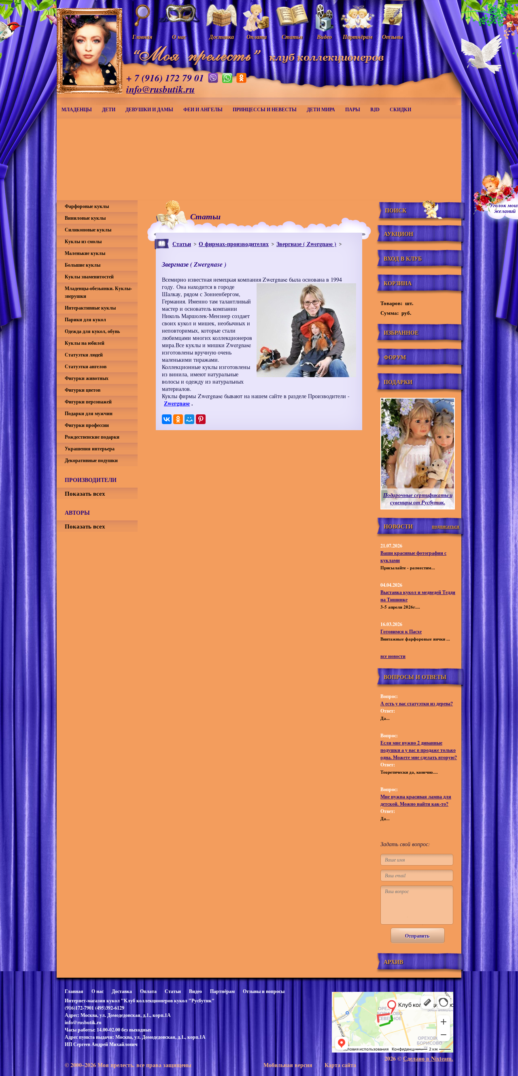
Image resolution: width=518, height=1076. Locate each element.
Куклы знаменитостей (89, 276)
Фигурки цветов (82, 389)
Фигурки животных (86, 378)
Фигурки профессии (87, 425)
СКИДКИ (400, 109)
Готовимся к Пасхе (401, 631)
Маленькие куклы (85, 253)
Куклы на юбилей (84, 343)
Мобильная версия (287, 1065)
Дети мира (321, 109)
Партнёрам (222, 991)
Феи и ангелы (203, 109)
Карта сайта (340, 1065)
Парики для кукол (85, 319)
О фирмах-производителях (234, 244)
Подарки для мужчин (89, 413)
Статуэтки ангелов (85, 366)
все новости (392, 656)
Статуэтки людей (84, 354)
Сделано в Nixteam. (428, 1058)
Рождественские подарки (92, 436)
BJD (375, 109)
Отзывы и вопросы (263, 991)
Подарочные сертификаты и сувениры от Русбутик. (417, 498)
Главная (74, 991)
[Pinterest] (201, 419)
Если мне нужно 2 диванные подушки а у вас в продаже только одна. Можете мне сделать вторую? (418, 750)
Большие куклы (82, 264)
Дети (108, 109)
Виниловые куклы (85, 217)
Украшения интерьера (90, 448)
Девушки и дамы (149, 109)
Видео (195, 991)
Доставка (122, 991)
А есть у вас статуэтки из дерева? (416, 703)
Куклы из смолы (83, 241)
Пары (352, 109)
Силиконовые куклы (88, 229)
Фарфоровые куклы (87, 206)
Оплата (148, 991)
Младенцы (77, 109)
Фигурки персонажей (88, 401)
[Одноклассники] (178, 419)
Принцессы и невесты (265, 109)
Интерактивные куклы (90, 307)
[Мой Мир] (189, 419)
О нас (97, 991)
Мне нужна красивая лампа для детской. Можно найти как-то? (415, 800)
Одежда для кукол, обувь (92, 331)
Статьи (181, 244)
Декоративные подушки (91, 460)
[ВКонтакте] (167, 419)
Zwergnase (177, 403)
